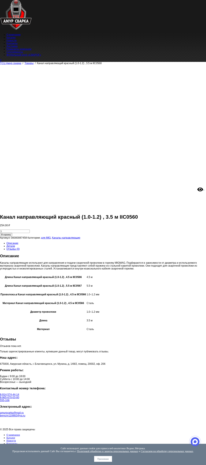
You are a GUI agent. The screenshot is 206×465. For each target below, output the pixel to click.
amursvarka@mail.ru (12, 412)
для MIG (46, 237)
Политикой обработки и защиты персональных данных (107, 451)
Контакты (12, 43)
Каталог (11, 37)
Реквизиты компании (18, 49)
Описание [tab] (12, 243)
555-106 (4, 400)
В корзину (6, 234)
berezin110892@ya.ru (12, 415)
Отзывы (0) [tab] (13, 249)
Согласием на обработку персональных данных (167, 451)
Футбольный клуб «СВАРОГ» (23, 55)
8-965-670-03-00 (9, 397)
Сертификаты (14, 52)
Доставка (12, 46)
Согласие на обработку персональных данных (103, 424)
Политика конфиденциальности (103, 421)
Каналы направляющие (66, 237)
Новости (11, 40)
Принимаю (103, 459)
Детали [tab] (10, 246)
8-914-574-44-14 (9, 394)
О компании (13, 34)
